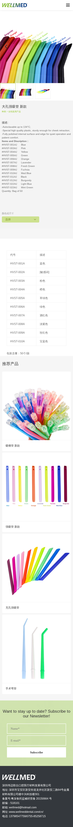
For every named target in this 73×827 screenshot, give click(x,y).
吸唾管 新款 (13, 445)
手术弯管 (11, 688)
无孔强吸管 (12, 607)
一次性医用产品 (13, 111)
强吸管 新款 (13, 526)
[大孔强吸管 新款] (36, 46)
